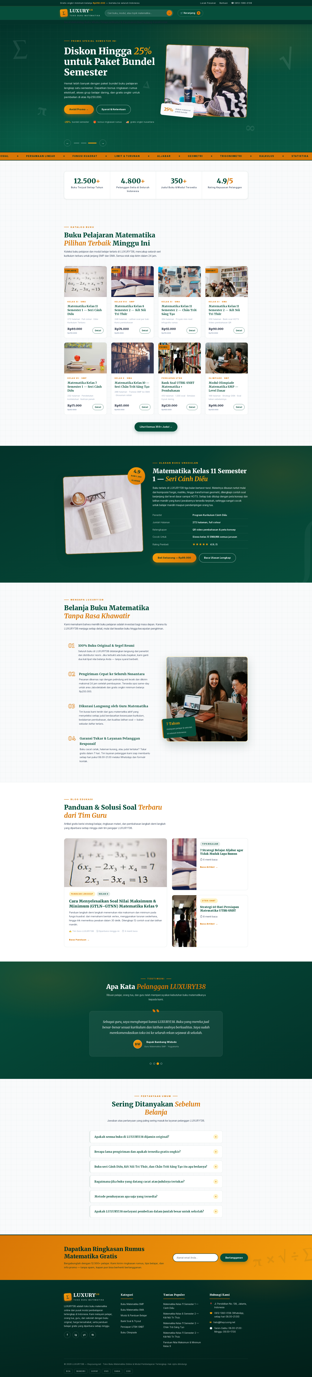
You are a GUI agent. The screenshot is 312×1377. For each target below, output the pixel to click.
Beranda (69, 22)
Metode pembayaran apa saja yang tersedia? (155, 1196)
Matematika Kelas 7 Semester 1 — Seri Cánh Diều (84, 386)
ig (76, 1334)
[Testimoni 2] (154, 1064)
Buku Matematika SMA (132, 1310)
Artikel (138, 22)
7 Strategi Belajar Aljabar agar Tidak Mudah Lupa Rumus (221, 852)
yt (84, 1334)
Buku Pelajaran (102, 22)
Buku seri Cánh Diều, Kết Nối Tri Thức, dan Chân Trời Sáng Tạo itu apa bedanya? (155, 1166)
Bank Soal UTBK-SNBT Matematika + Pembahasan (178, 386)
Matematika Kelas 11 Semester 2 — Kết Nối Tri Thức (224, 310)
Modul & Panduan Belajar (134, 1315)
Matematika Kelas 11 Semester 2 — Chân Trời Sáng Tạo (179, 310)
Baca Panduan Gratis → (83, 113)
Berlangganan (234, 1257)
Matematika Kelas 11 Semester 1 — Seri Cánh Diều (84, 310)
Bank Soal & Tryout (131, 1321)
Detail (98, 330)
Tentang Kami (150, 22)
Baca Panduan (79, 939)
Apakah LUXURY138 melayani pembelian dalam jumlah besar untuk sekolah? (155, 1211)
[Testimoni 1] (151, 1064)
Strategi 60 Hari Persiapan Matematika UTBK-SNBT (219, 908)
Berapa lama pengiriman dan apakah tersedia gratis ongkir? (155, 1152)
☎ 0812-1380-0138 (241, 3)
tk (92, 1334)
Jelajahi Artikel (120, 113)
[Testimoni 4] (161, 1063)
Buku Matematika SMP (132, 1304)
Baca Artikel (209, 867)
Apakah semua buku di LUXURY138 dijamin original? (155, 1137)
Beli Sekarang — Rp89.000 (174, 557)
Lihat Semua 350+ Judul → (156, 426)
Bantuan (224, 3)
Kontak (163, 22)
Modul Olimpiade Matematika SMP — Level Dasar (223, 386)
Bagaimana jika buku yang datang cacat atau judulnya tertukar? (155, 1181)
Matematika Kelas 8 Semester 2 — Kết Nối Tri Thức (130, 310)
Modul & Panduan (123, 22)
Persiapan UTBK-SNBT (132, 1327)
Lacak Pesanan (208, 3)
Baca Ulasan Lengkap (217, 557)
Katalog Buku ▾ (83, 22)
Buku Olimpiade (129, 1332)
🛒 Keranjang (189, 13)
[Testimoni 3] (158, 1064)
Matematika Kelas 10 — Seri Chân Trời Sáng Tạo (132, 385)
